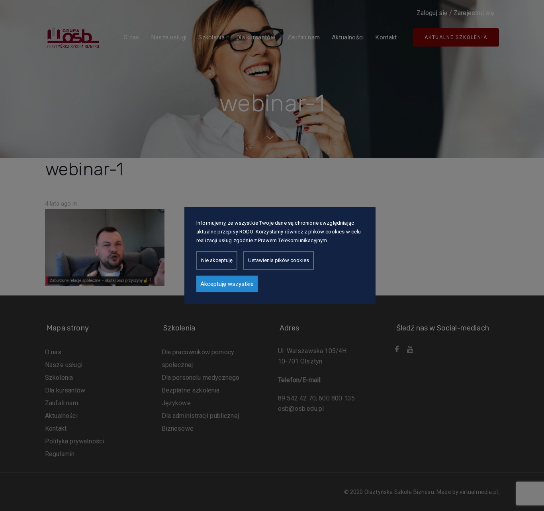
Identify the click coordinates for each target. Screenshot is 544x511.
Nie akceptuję (217, 260)
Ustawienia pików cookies (278, 260)
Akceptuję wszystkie (227, 284)
